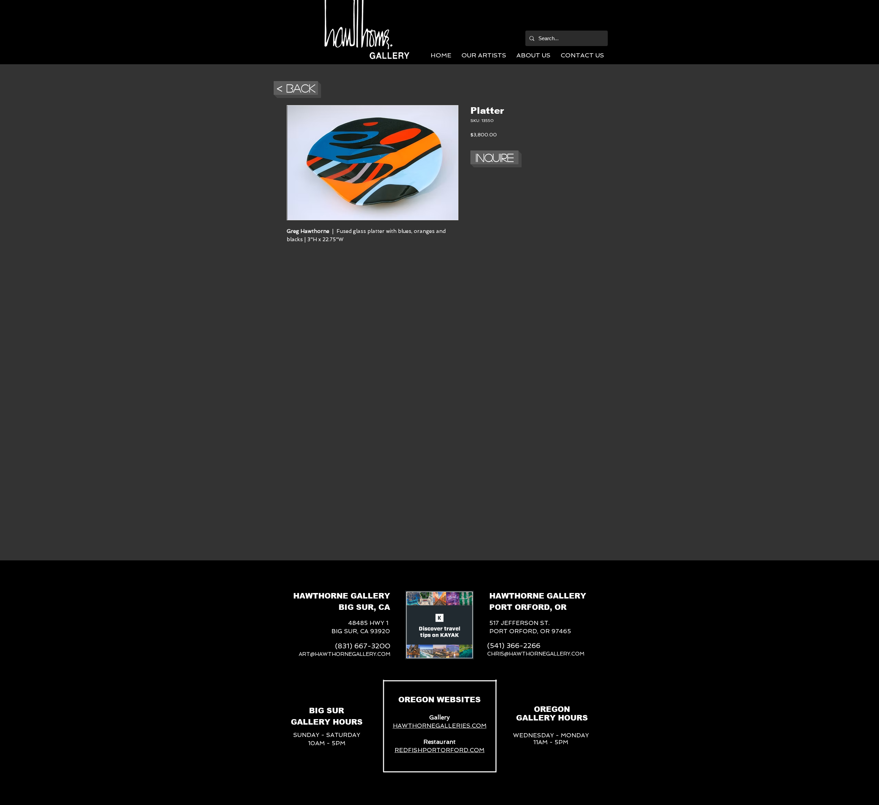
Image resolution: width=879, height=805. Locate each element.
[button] (483, 55)
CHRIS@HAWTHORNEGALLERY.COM (535, 654)
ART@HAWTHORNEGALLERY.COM (344, 654)
